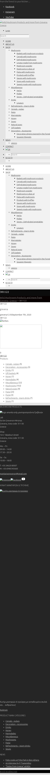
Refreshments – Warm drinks (22, 106)
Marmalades (16, 115)
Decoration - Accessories (17, 367)
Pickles (19, 94)
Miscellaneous (16, 87)
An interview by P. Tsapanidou (18, 763)
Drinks (13, 100)
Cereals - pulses (12, 364)
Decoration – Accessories (21, 131)
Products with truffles (25, 75)
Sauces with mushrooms (26, 78)
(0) (9, 158)
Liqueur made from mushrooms (29, 63)
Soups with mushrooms (26, 81)
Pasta (13, 112)
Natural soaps (16, 125)
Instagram (10, 12)
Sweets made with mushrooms (29, 84)
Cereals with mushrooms (26, 56)
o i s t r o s (8, 771)
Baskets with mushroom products (30, 53)
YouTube (10, 17)
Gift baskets (16, 128)
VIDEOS (14, 143)
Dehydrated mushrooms (26, 60)
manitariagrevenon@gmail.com (13, 474)
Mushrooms (15, 50)
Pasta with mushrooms (26, 72)
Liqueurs (20, 103)
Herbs (19, 91)
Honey (13, 118)
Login (8, 31)
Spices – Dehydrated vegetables (30, 97)
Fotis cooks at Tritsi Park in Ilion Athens (22, 760)
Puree (8, 395)
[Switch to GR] (8, 149)
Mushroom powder (24, 66)
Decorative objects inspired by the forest (33, 134)
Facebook (10, 6)
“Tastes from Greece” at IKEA (18, 766)
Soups (13, 121)
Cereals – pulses (17, 109)
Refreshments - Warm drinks (18, 398)
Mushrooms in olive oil (25, 69)
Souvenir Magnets (24, 137)
